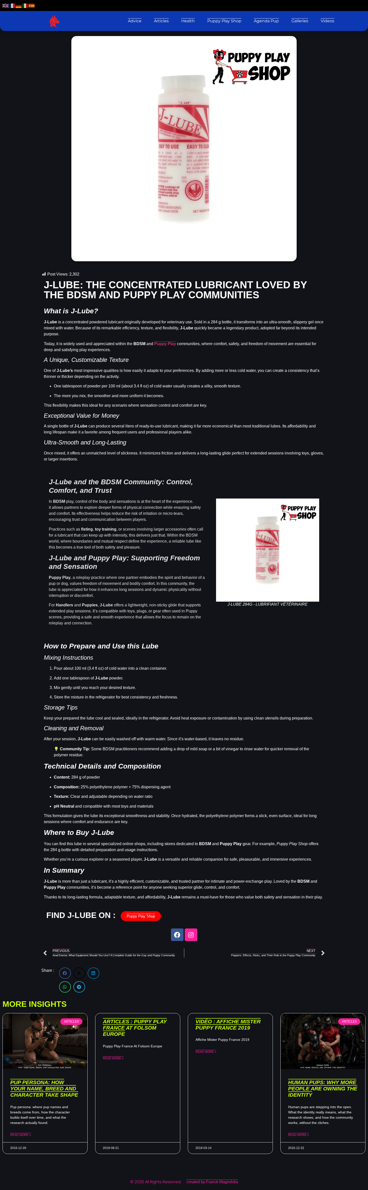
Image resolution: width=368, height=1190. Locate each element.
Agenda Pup (266, 21)
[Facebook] (177, 934)
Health (188, 21)
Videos (327, 21)
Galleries (299, 21)
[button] (65, 973)
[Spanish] (32, 5)
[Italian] (25, 5)
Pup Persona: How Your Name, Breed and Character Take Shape (44, 1088)
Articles (161, 21)
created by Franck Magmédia (212, 1182)
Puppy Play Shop (224, 21)
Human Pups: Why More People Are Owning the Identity (322, 1088)
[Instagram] (191, 934)
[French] (12, 5)
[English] (6, 5)
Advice (134, 21)
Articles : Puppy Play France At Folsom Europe (135, 1028)
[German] (19, 5)
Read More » (20, 1135)
